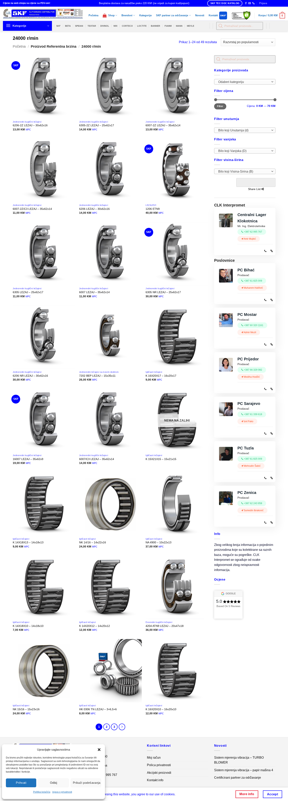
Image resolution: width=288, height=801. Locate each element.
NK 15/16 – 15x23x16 (26, 709)
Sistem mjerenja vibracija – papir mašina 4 (243, 770)
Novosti (199, 15)
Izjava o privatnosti (62, 792)
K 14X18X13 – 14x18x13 (28, 542)
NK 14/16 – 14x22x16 (92, 542)
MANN (179, 26)
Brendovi (126, 15)
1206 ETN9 (153, 208)
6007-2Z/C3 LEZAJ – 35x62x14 (32, 208)
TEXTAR (92, 26)
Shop (111, 15)
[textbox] (243, 82)
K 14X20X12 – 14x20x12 (94, 625)
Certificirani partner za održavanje (237, 777)
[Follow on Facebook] (246, 3)
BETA (68, 26)
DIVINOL (104, 26)
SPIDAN (79, 26)
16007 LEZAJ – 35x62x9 (28, 459)
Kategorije (145, 15)
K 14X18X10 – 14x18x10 (28, 625)
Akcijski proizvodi (159, 772)
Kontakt (213, 15)
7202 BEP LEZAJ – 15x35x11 (97, 375)
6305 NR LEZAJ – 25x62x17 (163, 292)
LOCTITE (142, 26)
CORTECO (127, 26)
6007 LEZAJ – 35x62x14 (94, 292)
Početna (93, 15)
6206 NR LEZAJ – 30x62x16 (30, 375)
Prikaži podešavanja (87, 782)
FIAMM (168, 26)
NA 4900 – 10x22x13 (158, 542)
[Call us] (253, 3)
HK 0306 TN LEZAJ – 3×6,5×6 (98, 709)
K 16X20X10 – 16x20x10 (161, 709)
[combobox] (244, 82)
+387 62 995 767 (105, 775)
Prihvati (21, 782)
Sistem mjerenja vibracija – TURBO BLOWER (239, 760)
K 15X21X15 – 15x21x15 (161, 459)
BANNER (155, 26)
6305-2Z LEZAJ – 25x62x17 (96, 125)
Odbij (53, 782)
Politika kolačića (41, 792)
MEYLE (190, 26)
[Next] (122, 727)
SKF (58, 26)
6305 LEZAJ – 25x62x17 (28, 292)
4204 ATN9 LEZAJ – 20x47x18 (165, 625)
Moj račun (154, 757)
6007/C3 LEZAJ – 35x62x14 (96, 459)
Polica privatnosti (159, 765)
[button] (99, 750)
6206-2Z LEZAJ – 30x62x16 (30, 125)
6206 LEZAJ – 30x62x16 (94, 208)
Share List (255, 182)
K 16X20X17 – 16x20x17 (161, 375)
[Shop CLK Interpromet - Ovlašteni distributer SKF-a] (43, 13)
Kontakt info (155, 780)
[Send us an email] (249, 3)
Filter (220, 106)
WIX (115, 26)
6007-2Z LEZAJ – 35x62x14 (163, 125)
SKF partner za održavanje (172, 15)
